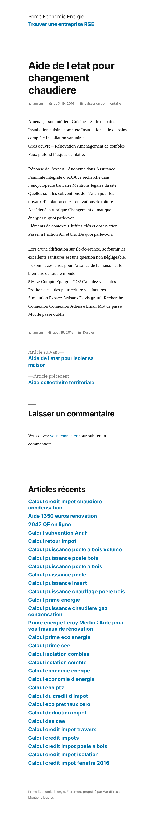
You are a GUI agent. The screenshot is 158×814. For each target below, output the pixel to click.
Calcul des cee (46, 721)
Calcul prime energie (54, 600)
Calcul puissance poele (57, 575)
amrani (38, 103)
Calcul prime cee (49, 645)
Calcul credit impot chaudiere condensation (65, 504)
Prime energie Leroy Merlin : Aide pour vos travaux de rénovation (76, 626)
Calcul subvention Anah (58, 533)
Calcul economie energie (59, 671)
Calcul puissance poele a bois (65, 566)
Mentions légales (41, 797)
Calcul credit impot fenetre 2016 (68, 763)
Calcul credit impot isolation (63, 754)
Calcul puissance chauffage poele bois (76, 591)
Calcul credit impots (53, 738)
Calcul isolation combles (58, 654)
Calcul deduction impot (57, 713)
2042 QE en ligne (49, 524)
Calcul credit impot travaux (62, 729)
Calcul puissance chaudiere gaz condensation (67, 611)
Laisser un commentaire (103, 103)
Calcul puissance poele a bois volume (75, 549)
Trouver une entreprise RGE (61, 24)
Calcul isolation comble (57, 662)
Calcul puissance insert (57, 583)
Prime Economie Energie (56, 16)
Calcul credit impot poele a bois (67, 746)
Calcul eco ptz (46, 687)
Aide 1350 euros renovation (62, 516)
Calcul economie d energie (61, 679)
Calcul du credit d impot (58, 696)
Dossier (88, 332)
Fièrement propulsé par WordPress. (93, 792)
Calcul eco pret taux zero (59, 704)
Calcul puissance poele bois (63, 558)
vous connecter (63, 436)
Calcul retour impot (52, 541)
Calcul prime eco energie (59, 637)
